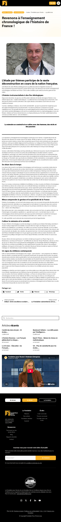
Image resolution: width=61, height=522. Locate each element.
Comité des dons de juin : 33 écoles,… (12, 331)
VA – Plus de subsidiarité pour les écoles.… (44, 347)
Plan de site (10, 511)
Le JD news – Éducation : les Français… (12, 347)
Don (51, 3)
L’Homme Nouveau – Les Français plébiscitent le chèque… (14, 339)
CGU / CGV (43, 511)
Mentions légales (19, 511)
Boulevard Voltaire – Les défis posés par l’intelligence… (45, 331)
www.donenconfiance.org (24, 494)
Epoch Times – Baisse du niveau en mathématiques (45, 339)
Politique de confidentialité (31, 511)
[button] (9, 291)
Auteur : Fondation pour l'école (34, 12)
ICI (51, 86)
